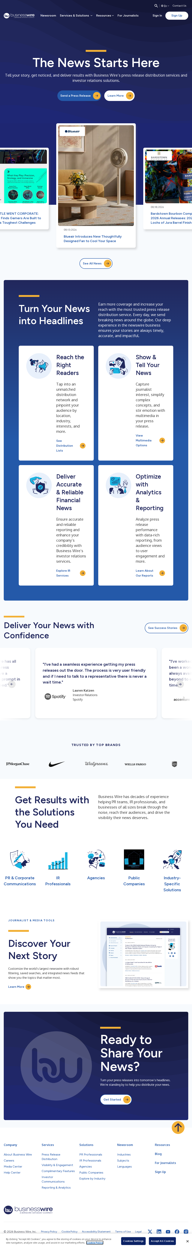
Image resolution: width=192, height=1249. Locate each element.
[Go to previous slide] (12, 684)
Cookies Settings (133, 1240)
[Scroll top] (178, 1127)
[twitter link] (150, 1232)
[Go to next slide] (180, 684)
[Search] (156, 6)
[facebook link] (177, 1231)
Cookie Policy (95, 1242)
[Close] (187, 1241)
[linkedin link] (159, 1231)
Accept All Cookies (162, 1240)
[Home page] (19, 15)
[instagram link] (186, 1231)
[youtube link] (168, 1232)
